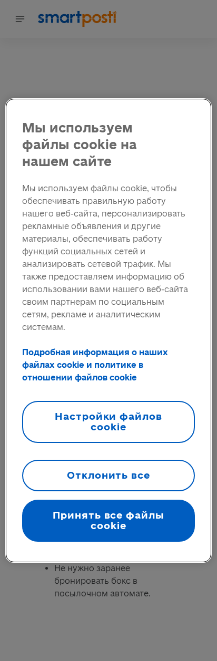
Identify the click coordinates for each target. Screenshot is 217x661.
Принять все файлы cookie (108, 520)
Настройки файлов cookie (108, 421)
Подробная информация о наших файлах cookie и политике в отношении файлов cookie (95, 365)
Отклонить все (108, 475)
